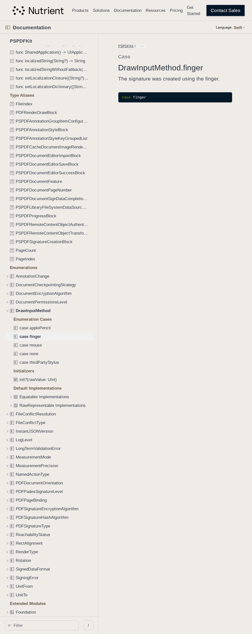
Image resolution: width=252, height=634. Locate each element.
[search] (42, 625)
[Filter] (43, 625)
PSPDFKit (125, 46)
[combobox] (43, 625)
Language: (224, 27)
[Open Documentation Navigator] (7, 27)
